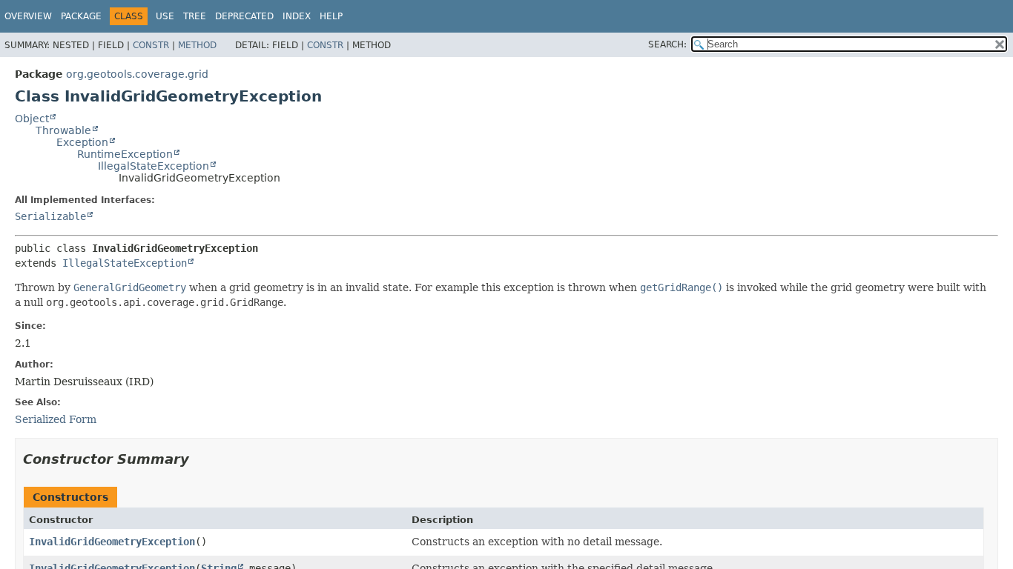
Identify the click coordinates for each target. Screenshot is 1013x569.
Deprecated (244, 16)
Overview (28, 16)
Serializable (50, 216)
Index (297, 16)
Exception (82, 142)
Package (81, 16)
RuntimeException (125, 154)
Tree (194, 16)
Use (165, 16)
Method (197, 45)
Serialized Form (55, 419)
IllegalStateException (153, 166)
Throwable (63, 130)
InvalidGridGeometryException (112, 542)
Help (331, 16)
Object (32, 118)
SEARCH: (667, 44)
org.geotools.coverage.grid (137, 74)
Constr (151, 45)
